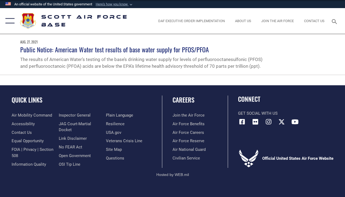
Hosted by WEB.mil (172, 174)
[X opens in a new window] (282, 122)
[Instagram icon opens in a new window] (268, 122)
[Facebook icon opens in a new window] (242, 122)
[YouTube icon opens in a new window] (295, 122)
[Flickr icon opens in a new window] (255, 122)
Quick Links (27, 100)
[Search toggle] (335, 21)
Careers (183, 100)
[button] (114, 4)
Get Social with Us (258, 113)
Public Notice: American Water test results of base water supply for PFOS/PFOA (114, 49)
